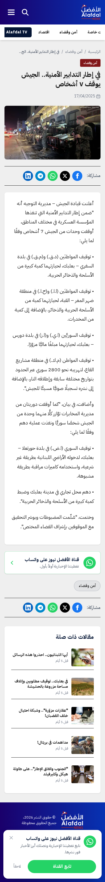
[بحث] (25, 12)
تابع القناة (62, 866)
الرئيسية (94, 52)
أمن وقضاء (68, 32)
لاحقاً (17, 866)
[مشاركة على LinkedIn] (28, 176)
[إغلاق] (11, 837)
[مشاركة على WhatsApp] (53, 176)
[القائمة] (11, 12)
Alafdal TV (16, 32)
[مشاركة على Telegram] (40, 176)
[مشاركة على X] (65, 176)
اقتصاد (43, 32)
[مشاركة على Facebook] (77, 176)
